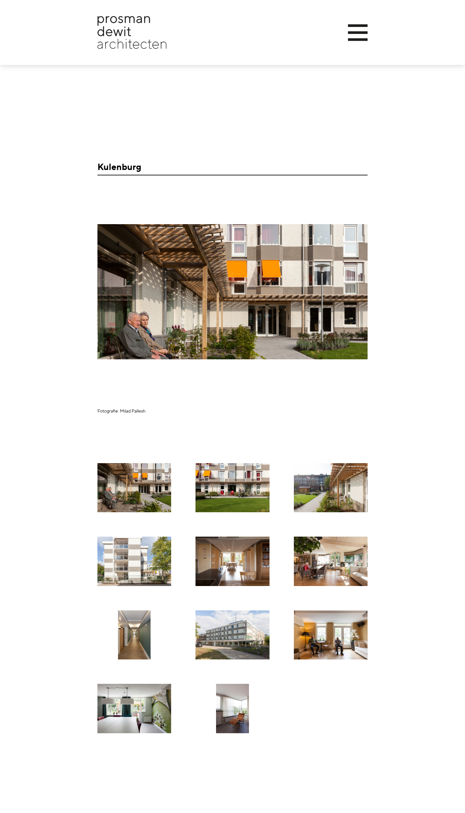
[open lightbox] (134, 487)
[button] (334, 32)
